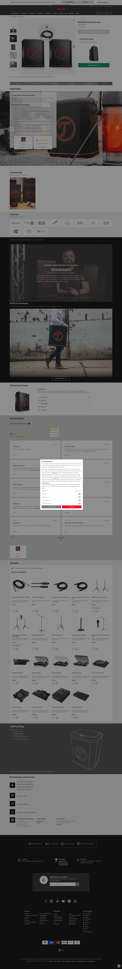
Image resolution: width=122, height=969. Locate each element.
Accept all (71, 507)
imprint (43, 487)
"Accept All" (55, 477)
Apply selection (51, 507)
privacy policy (73, 486)
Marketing (44, 497)
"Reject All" (54, 472)
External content (46, 503)
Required (44, 490)
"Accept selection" (46, 482)
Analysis (44, 494)
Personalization (45, 500)
